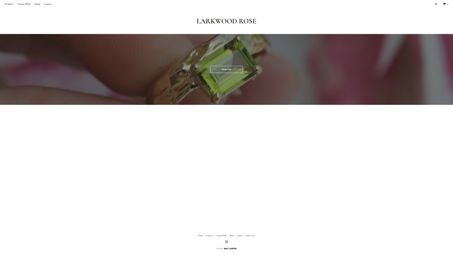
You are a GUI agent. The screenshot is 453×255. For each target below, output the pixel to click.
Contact (48, 4)
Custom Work (23, 4)
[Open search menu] (436, 4)
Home (200, 235)
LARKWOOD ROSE (226, 21)
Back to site (250, 235)
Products (9, 4)
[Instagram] (226, 242)
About (37, 4)
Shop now (226, 69)
